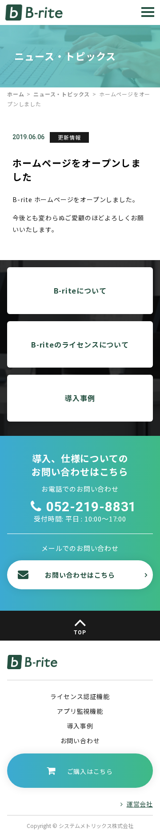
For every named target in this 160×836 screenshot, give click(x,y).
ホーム (15, 94)
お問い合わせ (80, 740)
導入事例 (80, 398)
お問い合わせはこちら (80, 574)
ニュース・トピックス (61, 94)
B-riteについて (80, 290)
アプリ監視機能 (80, 711)
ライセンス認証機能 (79, 696)
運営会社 (140, 803)
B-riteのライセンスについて (80, 344)
